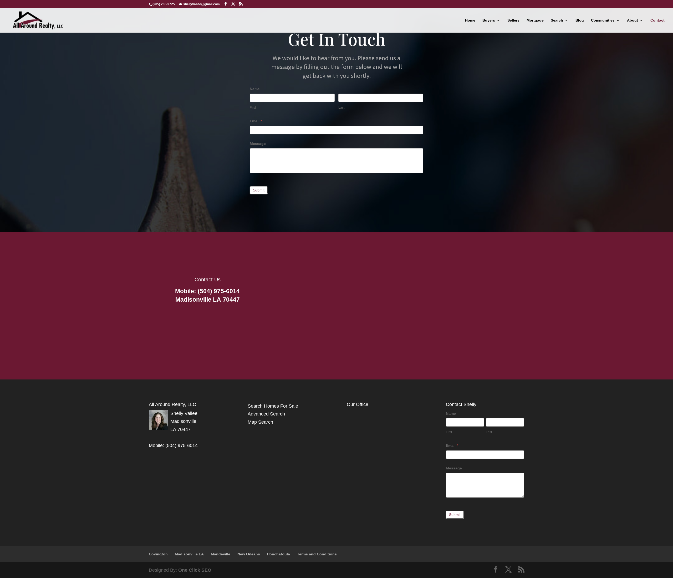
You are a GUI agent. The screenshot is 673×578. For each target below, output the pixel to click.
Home (470, 20)
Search (557, 20)
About (632, 20)
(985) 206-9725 (163, 4)
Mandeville (220, 554)
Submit (258, 190)
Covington (158, 554)
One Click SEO (194, 570)
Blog (579, 20)
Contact (657, 20)
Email (256, 121)
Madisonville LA (189, 554)
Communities (603, 20)
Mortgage (535, 20)
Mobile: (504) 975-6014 (207, 291)
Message (258, 143)
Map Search (260, 422)
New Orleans (248, 554)
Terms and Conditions (317, 554)
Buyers (488, 20)
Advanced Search (266, 414)
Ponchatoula (278, 554)
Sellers (513, 20)
